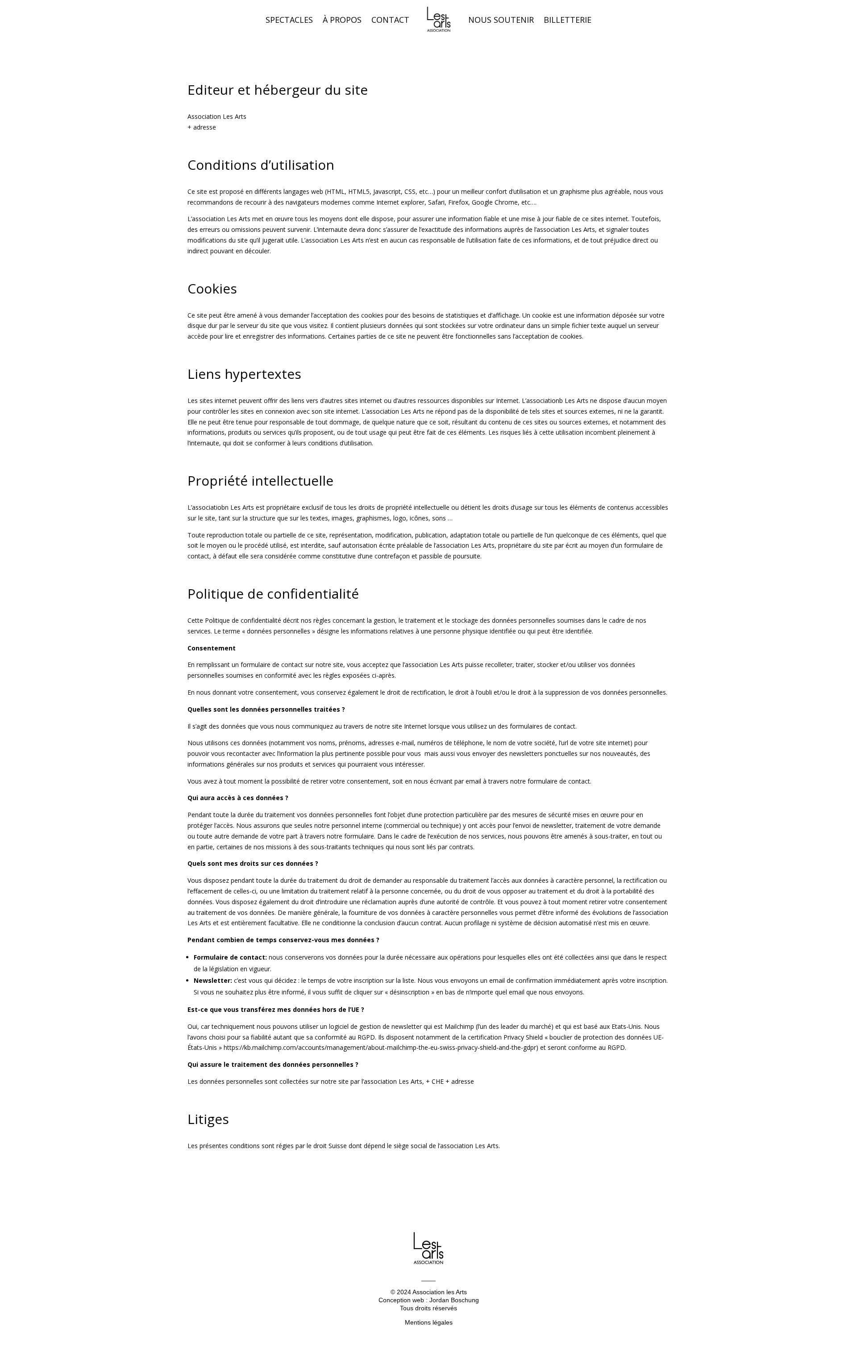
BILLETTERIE (567, 19)
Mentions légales (429, 1322)
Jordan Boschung (454, 1300)
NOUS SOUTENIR (501, 19)
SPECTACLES (289, 19)
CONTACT (390, 19)
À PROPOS (342, 19)
